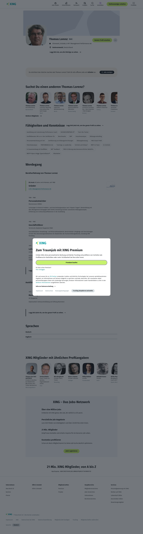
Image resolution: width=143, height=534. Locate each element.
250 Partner (53, 276)
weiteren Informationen (43, 282)
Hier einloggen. (40, 269)
